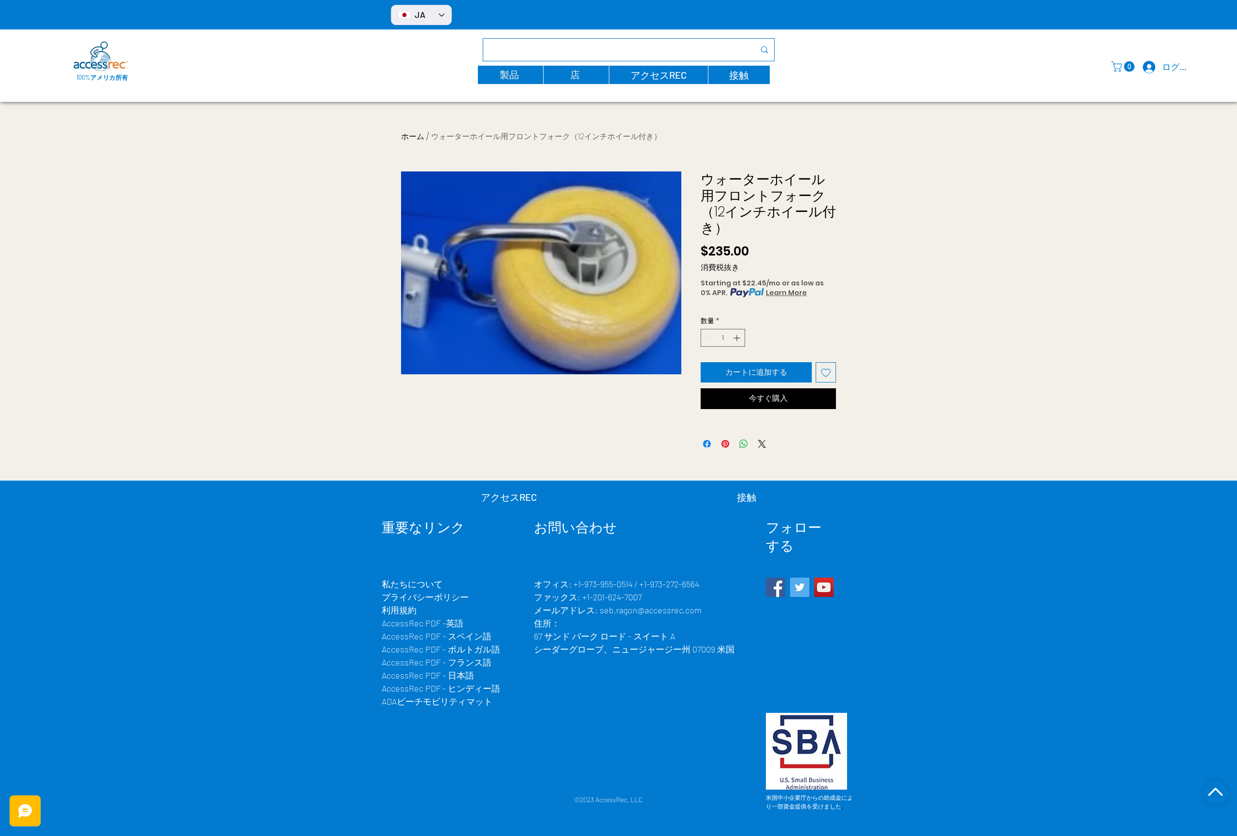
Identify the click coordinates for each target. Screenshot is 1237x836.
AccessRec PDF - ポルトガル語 (441, 649)
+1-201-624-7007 (612, 597)
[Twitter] (799, 587)
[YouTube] (824, 587)
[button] (510, 75)
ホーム (412, 136)
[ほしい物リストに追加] (826, 372)
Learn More (786, 293)
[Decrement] (708, 337)
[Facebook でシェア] (707, 444)
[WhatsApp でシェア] (743, 444)
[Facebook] (775, 587)
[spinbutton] (723, 337)
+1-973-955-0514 (603, 584)
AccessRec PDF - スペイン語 (436, 636)
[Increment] (738, 337)
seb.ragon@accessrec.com (651, 610)
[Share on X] (762, 444)
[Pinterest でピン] (725, 444)
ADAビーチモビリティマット (437, 701)
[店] (1215, 792)
